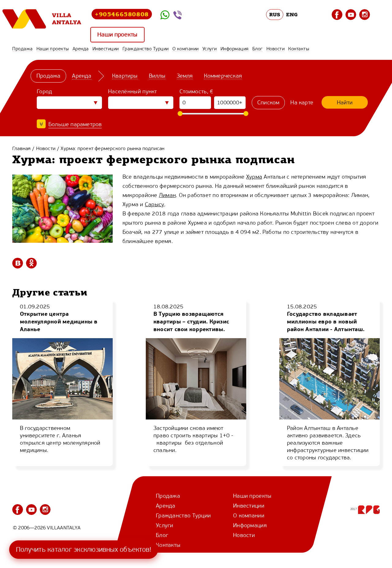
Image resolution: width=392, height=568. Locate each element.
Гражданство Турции (146, 49)
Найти (344, 102)
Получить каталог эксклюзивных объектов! (83, 549)
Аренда (81, 49)
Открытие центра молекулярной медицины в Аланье (59, 321)
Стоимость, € (196, 91)
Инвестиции (105, 49)
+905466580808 (122, 14)
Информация (235, 49)
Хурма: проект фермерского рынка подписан (112, 148)
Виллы (157, 75)
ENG (292, 14)
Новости (275, 49)
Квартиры (125, 75)
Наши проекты (117, 34)
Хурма (254, 176)
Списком (268, 102)
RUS (275, 14)
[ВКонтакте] (17, 263)
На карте (301, 102)
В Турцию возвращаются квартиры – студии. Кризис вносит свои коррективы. (191, 321)
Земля (185, 75)
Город (44, 91)
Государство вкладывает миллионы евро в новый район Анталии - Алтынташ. (325, 321)
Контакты (298, 49)
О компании (185, 49)
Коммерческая (223, 75)
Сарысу (154, 204)
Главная (21, 148)
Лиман (167, 195)
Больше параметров (75, 124)
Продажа (22, 49)
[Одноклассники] (31, 263)
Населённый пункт (132, 91)
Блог (257, 49)
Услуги (209, 49)
